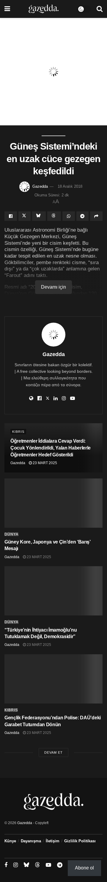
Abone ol (84, 867)
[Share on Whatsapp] (68, 216)
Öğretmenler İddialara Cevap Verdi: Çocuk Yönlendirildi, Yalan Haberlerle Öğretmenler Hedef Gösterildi (50, 447)
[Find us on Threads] (37, 865)
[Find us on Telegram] (59, 865)
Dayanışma (31, 841)
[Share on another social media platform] (96, 216)
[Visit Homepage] (43, 9)
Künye (10, 841)
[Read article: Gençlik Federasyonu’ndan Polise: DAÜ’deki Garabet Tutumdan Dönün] (53, 679)
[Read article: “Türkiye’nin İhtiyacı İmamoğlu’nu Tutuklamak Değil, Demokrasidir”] (53, 590)
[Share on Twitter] (24, 216)
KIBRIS (18, 431)
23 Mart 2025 (44, 463)
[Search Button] (100, 9)
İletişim (52, 841)
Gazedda (40, 186)
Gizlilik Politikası (80, 841)
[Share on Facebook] (10, 216)
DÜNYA (11, 534)
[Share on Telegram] (82, 216)
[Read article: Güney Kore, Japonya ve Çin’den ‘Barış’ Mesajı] (53, 503)
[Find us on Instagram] (15, 865)
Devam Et (53, 752)
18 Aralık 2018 (70, 186)
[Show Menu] (7, 9)
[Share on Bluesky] (39, 216)
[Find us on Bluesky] (26, 865)
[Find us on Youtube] (48, 865)
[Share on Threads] (54, 216)
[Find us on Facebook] (5, 865)
